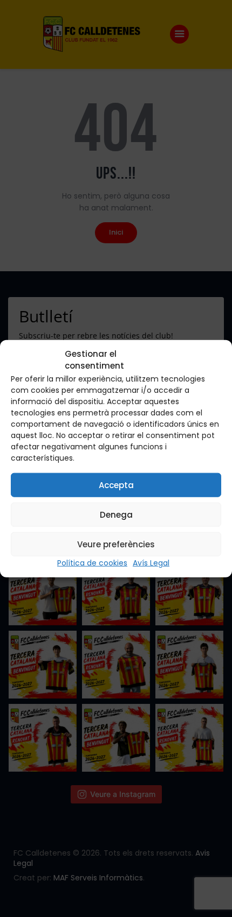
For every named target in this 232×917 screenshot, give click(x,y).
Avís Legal (151, 563)
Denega (116, 514)
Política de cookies (92, 563)
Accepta (116, 484)
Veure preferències (116, 543)
